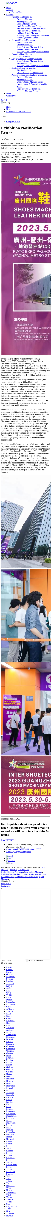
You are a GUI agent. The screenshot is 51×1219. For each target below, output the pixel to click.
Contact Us (11, 96)
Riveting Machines (24, 21)
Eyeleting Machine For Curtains (14, 874)
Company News (13, 122)
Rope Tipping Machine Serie (29, 89)
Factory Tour (17, 12)
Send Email (6, 883)
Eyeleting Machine (25, 19)
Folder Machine (23, 56)
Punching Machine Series (27, 38)
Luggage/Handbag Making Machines (27, 59)
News (8, 93)
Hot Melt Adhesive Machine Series (31, 28)
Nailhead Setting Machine (27, 33)
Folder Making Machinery (23, 54)
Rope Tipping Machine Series (29, 31)
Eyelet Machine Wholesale (12, 872)
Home (8, 7)
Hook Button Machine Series (29, 26)
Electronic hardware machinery (24, 68)
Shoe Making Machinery (22, 17)
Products (9, 14)
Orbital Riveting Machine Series (30, 72)
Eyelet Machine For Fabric (26, 876)
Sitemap (13, 870)
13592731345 (7, 886)
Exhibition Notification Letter (18, 111)
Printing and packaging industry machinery (29, 75)
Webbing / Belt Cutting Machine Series (33, 35)
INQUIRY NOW (8, 840)
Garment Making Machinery (23, 40)
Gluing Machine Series (26, 24)
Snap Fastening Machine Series (30, 47)
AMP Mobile (23, 870)
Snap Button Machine (33, 872)
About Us (10, 10)
